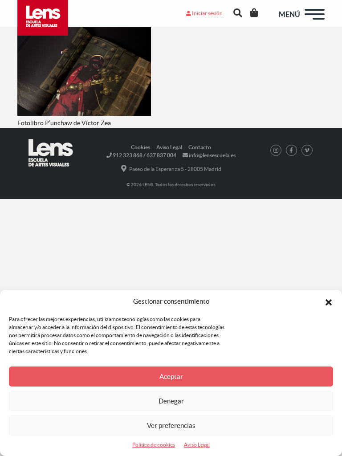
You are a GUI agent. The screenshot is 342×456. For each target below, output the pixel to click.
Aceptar (171, 376)
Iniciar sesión (207, 13)
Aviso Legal (197, 445)
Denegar (171, 401)
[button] (328, 301)
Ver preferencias (171, 425)
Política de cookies (153, 445)
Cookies (140, 147)
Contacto (199, 147)
